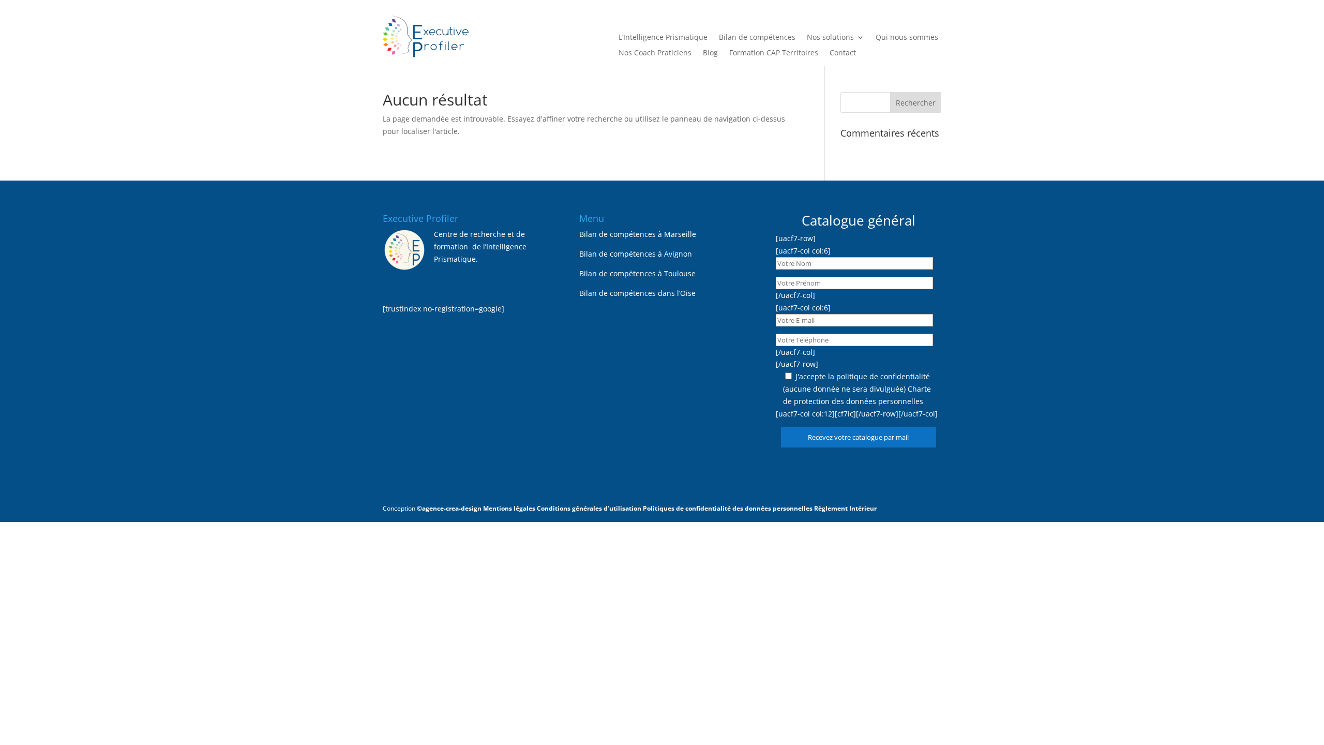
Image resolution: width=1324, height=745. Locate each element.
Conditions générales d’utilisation (589, 508)
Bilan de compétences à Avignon (635, 254)
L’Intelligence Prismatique (663, 38)
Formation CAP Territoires (773, 53)
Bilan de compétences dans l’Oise (637, 293)
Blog (710, 53)
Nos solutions (830, 38)
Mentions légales (509, 508)
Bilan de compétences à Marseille (637, 234)
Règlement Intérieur (845, 508)
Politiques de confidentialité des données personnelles (728, 508)
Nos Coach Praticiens (655, 53)
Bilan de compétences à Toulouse (637, 273)
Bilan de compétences (757, 38)
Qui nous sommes (907, 38)
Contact (843, 53)
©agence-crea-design (449, 508)
